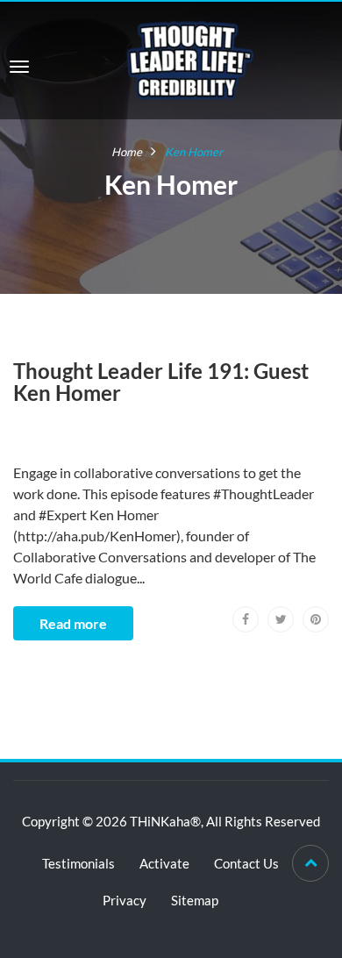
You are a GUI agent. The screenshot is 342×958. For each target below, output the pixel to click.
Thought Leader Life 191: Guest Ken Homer (161, 381)
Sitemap (194, 900)
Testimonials (78, 863)
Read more (73, 623)
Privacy (124, 900)
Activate (164, 863)
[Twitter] (280, 619)
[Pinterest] (316, 619)
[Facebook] (245, 619)
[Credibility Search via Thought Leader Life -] (190, 58)
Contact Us (246, 863)
